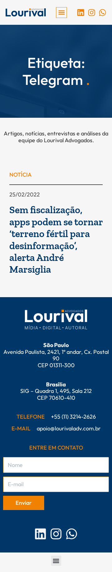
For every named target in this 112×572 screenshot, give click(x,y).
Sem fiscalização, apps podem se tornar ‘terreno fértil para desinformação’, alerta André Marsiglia (56, 239)
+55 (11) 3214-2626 (73, 416)
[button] (61, 12)
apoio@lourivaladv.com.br (69, 428)
